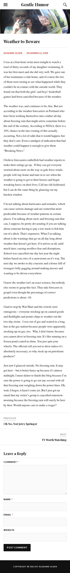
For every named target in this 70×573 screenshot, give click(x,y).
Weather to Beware (22, 41)
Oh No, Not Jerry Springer (20, 424)
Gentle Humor (35, 4)
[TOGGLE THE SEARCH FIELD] (65, 4)
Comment (11, 462)
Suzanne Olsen (13, 53)
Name (8, 499)
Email (8, 514)
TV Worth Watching (54, 440)
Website (9, 530)
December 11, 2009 (37, 53)
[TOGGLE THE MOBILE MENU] (5, 4)
